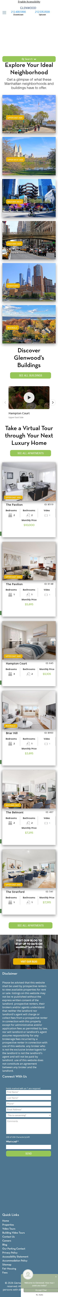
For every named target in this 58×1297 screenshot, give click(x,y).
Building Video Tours (13, 1233)
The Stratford (15, 892)
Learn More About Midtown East (29, 240)
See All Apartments (30, 453)
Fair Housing (9, 1269)
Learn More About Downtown (29, 282)
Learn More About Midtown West (29, 197)
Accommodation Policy (14, 1261)
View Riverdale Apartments (29, 327)
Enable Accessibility (29, 1)
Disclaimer (9, 973)
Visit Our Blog (29, 961)
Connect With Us (14, 1076)
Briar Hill (12, 733)
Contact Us (8, 1237)
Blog (4, 1245)
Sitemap (6, 1265)
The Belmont (15, 812)
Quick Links (10, 1215)
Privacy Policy (9, 1253)
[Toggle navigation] (3, 13)
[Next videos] (52, 402)
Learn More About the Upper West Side (29, 155)
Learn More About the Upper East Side (29, 113)
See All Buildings (30, 375)
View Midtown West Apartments (29, 201)
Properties (8, 1225)
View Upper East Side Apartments (29, 117)
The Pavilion (14, 504)
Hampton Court (19, 413)
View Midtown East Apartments (29, 243)
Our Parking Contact (13, 1249)
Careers (6, 1241)
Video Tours (8, 1229)
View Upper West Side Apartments (29, 159)
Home (5, 1221)
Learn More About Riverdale (29, 324)
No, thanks (39, 1295)
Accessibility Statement (15, 1257)
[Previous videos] (5, 402)
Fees (5, 1273)
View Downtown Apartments (29, 285)
